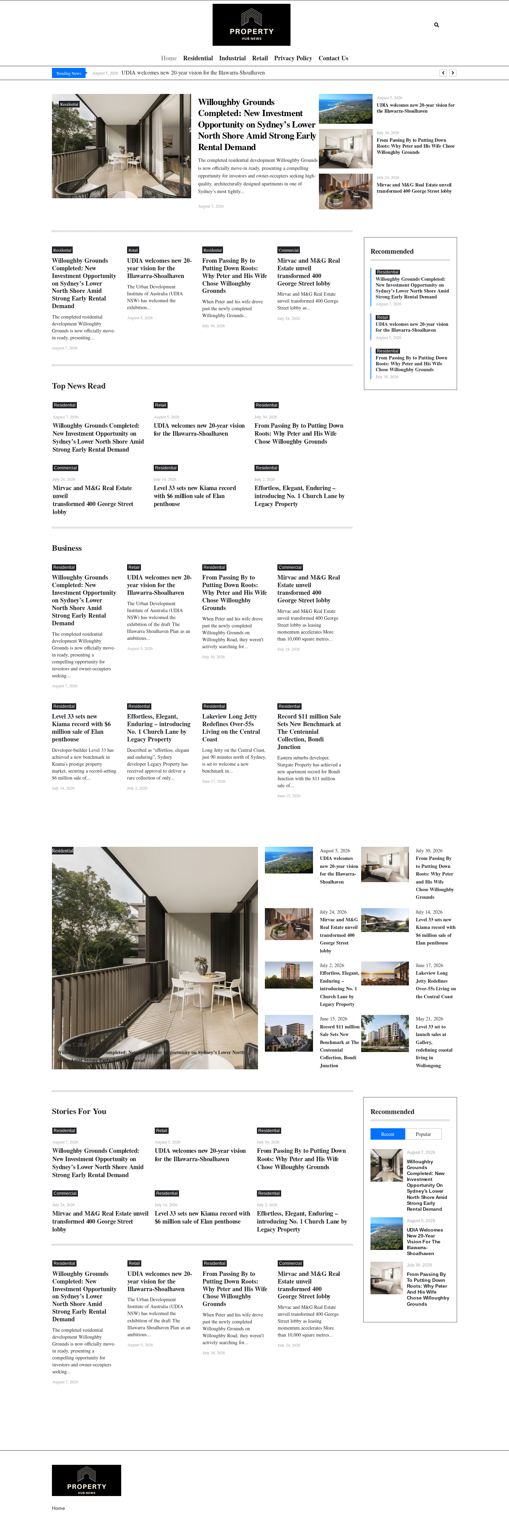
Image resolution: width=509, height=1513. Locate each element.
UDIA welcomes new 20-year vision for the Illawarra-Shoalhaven (416, 108)
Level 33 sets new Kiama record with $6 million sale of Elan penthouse (195, 495)
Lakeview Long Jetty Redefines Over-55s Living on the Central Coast (231, 728)
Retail (133, 250)
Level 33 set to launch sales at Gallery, (434, 1046)
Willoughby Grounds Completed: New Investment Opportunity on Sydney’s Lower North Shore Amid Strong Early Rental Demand (257, 124)
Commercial (288, 250)
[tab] (387, 1134)
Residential (69, 104)
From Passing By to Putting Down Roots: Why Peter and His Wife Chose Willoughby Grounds (416, 146)
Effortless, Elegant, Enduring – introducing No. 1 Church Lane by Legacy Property (299, 495)
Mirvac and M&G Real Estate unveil (414, 187)
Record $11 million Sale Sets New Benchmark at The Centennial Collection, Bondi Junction (309, 731)
